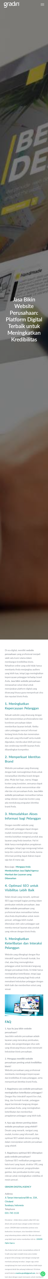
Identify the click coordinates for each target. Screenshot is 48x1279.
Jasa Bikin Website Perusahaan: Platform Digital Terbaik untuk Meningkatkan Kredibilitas (24, 319)
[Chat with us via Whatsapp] (42, 1273)
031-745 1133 (12, 1213)
